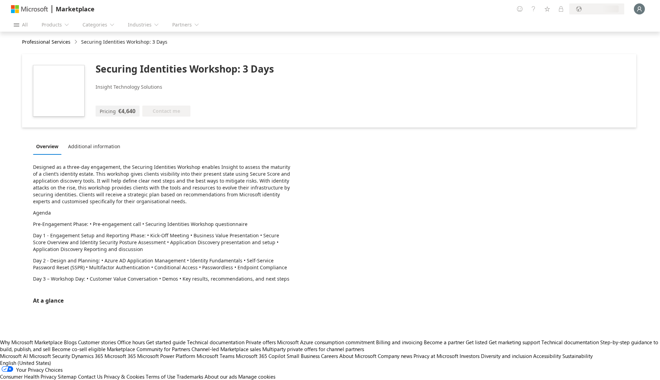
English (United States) (25, 362)
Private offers (261, 342)
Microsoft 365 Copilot (260, 355)
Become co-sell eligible (79, 349)
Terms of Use (160, 376)
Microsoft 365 (120, 355)
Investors (470, 355)
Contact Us (90, 376)
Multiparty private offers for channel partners (313, 349)
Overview (47, 146)
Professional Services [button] (46, 42)
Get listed (476, 342)
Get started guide (166, 342)
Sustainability (577, 355)
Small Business (303, 355)
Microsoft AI (14, 355)
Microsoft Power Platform (166, 355)
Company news (395, 355)
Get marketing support (514, 342)
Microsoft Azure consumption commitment (326, 342)
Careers (329, 355)
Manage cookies (256, 376)
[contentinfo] (76, 42)
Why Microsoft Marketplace (31, 342)
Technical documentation (215, 342)
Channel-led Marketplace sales (226, 349)
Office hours (131, 342)
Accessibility (547, 355)
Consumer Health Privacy (28, 376)
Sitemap (67, 376)
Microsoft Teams (215, 355)
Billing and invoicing (399, 342)
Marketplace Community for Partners (148, 349)
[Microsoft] (29, 9)
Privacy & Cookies (124, 376)
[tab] (49, 146)
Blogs (70, 342)
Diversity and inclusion (506, 355)
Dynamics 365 (87, 355)
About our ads (221, 376)
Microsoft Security (49, 355)
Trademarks (190, 376)
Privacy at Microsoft (436, 355)
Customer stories (97, 342)
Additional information (94, 146)
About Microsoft (357, 355)
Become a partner (444, 342)
